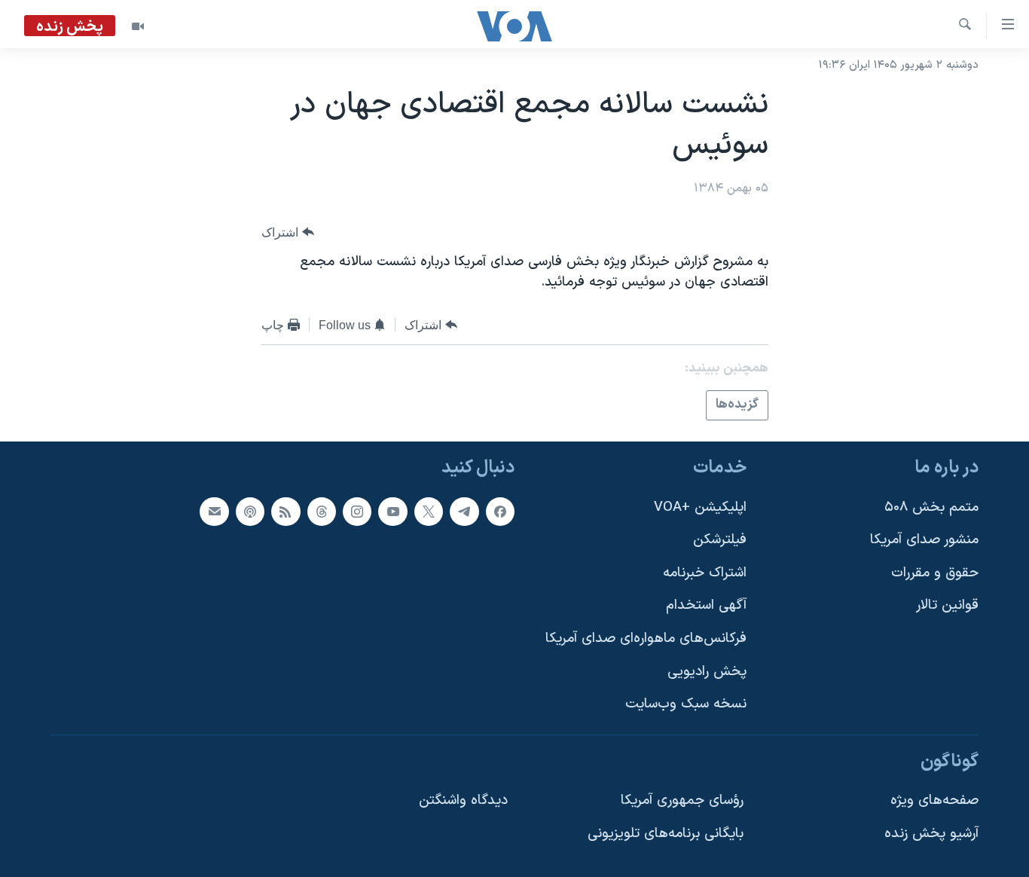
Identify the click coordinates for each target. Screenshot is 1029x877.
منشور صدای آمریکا (924, 540)
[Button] (287, 232)
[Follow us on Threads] (321, 511)
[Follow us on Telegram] (464, 511)
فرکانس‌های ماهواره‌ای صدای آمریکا (646, 638)
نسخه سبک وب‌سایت (686, 704)
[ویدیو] (137, 26)
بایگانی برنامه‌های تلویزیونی (666, 834)
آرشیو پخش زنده (931, 834)
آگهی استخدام (706, 605)
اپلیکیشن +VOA (700, 507)
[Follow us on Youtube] (392, 511)
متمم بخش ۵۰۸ (931, 507)
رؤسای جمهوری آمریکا (682, 800)
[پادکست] (250, 511)
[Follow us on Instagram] (357, 511)
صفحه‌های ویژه (934, 800)
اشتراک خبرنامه (705, 572)
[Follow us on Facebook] (500, 511)
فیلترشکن (720, 540)
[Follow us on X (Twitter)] (428, 511)
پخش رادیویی (707, 671)
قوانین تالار (947, 605)
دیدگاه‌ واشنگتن (463, 800)
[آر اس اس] (285, 511)
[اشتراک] (214, 511)
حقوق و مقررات (935, 572)
